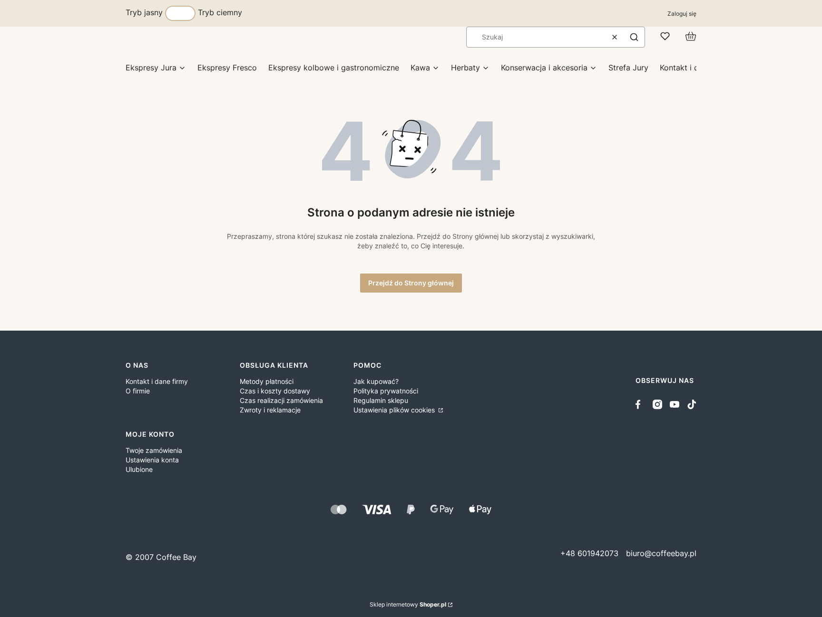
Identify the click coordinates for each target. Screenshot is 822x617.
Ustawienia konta (152, 460)
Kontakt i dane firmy (157, 381)
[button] (634, 37)
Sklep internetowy (408, 604)
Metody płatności (267, 381)
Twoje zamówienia (154, 450)
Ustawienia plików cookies (395, 410)
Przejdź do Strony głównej (411, 283)
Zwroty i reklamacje (270, 410)
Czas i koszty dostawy (275, 391)
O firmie (138, 391)
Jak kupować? (376, 381)
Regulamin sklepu (380, 400)
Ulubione (139, 469)
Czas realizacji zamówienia (281, 400)
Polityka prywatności (385, 391)
